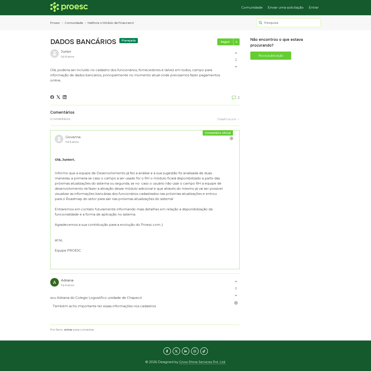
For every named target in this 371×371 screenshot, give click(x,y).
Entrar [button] (314, 7)
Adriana (67, 280)
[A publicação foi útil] (236, 53)
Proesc (55, 22)
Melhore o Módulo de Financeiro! (111, 22)
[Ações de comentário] (231, 138)
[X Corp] (58, 97)
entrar (68, 329)
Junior (66, 51)
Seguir (225, 41)
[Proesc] (69, 7)
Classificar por (227, 119)
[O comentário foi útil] (236, 282)
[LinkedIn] (65, 97)
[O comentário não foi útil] (236, 295)
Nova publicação (270, 56)
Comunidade (252, 7)
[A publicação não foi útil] (236, 66)
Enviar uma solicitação (286, 7)
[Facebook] (52, 97)
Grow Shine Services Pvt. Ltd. (202, 362)
